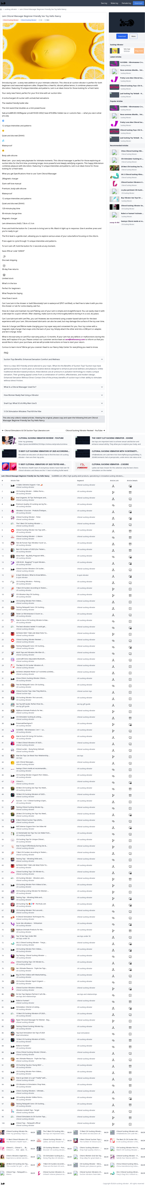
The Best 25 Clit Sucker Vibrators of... (30, 665)
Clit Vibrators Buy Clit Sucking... (28, 594)
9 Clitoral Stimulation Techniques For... (30, 917)
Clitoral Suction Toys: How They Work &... (31, 691)
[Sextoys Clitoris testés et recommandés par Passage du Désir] (114, 222)
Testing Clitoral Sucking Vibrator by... (30, 807)
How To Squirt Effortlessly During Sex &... (31, 846)
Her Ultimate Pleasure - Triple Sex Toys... (31, 968)
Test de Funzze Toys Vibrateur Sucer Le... (31, 543)
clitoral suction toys (23, 693)
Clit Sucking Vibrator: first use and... (30, 697)
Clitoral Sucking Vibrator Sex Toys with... (31, 530)
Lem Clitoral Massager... (25, 762)
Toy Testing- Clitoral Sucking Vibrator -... (31, 955)
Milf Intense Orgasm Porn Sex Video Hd (31, 826)
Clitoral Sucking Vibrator (129, 154)
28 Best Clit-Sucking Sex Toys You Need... (31, 813)
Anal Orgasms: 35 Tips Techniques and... (31, 498)
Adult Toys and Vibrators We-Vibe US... (30, 652)
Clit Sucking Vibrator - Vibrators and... (30, 878)
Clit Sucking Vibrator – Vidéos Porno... (30, 491)
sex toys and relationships (26, 996)
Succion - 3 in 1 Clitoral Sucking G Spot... (31, 801)
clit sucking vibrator (23, 493)
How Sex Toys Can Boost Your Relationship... (33, 755)
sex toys (19, 758)
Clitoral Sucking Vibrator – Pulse (28, 517)
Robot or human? (22, 1000)
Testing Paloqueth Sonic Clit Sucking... (30, 607)
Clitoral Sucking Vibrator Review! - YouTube (84, 430)
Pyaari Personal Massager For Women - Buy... (33, 1020)
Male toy (114, 3)
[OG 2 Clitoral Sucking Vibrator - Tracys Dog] (114, 175)
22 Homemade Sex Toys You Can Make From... (33, 833)
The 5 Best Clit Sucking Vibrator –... (29, 523)
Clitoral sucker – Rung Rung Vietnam (30, 749)
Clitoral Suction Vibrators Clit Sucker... (30, 568)
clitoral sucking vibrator (25, 487)
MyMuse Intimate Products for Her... (30, 710)
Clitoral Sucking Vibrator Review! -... (29, 639)
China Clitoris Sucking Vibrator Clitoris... (31, 678)
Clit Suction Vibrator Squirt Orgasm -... (30, 981)
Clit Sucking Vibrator (128, 193)
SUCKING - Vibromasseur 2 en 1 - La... (30, 730)
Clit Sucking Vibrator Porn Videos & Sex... (31, 884)
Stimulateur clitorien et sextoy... (28, 1007)
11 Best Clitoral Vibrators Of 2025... (29, 743)
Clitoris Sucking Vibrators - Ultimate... (30, 1091)
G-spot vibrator (22, 577)
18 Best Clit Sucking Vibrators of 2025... (31, 794)
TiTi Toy (127, 49)
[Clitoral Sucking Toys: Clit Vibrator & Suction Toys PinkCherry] (114, 87)
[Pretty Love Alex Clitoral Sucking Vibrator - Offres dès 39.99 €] (114, 79)
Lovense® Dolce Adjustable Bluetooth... (31, 659)
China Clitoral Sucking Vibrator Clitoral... (31, 1052)
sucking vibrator (11, 9)
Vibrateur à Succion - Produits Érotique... (31, 510)
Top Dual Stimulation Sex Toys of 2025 (30, 1033)
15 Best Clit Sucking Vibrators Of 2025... (31, 1013)
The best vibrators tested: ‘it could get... (31, 626)
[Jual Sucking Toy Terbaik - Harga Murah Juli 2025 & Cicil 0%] (114, 95)
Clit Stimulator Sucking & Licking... (29, 717)
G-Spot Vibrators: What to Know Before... (31, 575)
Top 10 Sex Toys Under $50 (26, 936)
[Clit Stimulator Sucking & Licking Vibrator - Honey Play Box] (114, 160)
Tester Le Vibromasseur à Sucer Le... (30, 614)
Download (138, 3)
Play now (139, 51)
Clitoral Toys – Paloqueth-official (28, 1123)
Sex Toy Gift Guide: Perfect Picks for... (30, 704)
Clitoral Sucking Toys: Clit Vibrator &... (30, 871)
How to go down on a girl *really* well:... (31, 1078)
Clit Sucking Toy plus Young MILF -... (30, 1065)
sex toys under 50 (23, 938)
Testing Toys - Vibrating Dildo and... (29, 859)
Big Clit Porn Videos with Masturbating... (31, 975)
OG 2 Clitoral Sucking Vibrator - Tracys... (31, 942)
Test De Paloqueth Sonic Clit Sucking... (30, 685)
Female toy (126, 3)
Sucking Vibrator (126, 65)
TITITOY (127, 51)
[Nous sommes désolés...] (114, 71)
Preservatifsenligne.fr (24, 723)
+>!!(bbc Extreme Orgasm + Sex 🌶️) (29, 485)
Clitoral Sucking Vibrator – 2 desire (29, 536)
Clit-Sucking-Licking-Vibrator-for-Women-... (32, 891)
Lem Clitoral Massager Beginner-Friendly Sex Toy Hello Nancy (43, 9)
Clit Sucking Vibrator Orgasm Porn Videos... (32, 775)
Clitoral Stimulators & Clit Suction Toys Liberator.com (27, 430)
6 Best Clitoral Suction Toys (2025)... (29, 820)
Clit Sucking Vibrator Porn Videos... (29, 601)
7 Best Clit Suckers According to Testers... (31, 588)
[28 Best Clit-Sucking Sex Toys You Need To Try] (114, 168)
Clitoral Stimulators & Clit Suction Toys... (31, 1116)
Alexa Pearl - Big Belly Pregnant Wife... (30, 556)
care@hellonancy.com (75, 339)
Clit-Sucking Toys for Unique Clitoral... (30, 839)
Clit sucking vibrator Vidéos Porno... (29, 1097)
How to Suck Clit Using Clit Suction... (30, 736)
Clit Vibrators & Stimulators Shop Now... (31, 1084)
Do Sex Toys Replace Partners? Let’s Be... (31, 994)
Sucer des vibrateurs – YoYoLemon (29, 923)
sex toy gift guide (22, 706)
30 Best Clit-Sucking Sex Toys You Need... (31, 788)
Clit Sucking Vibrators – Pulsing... (28, 581)
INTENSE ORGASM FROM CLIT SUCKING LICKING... (35, 672)
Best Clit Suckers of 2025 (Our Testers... (31, 549)
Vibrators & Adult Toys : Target (27, 1110)
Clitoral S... (20, 781)
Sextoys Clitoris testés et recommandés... (31, 768)
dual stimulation (22, 1035)
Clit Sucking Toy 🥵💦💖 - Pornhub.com (31, 904)
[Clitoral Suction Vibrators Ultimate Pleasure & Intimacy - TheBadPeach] (114, 183)
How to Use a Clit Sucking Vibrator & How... (32, 620)
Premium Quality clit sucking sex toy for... (31, 504)
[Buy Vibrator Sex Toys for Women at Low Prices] (114, 199)
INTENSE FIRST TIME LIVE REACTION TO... (32, 633)
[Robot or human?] (114, 215)
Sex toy (104, 3)
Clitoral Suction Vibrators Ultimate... (29, 988)
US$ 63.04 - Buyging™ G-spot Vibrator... (31, 562)
